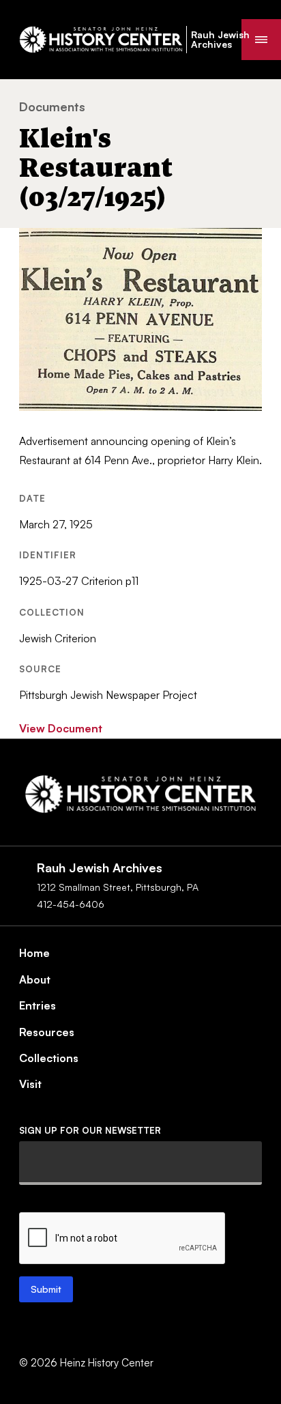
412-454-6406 (70, 904)
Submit (46, 1289)
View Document (60, 728)
